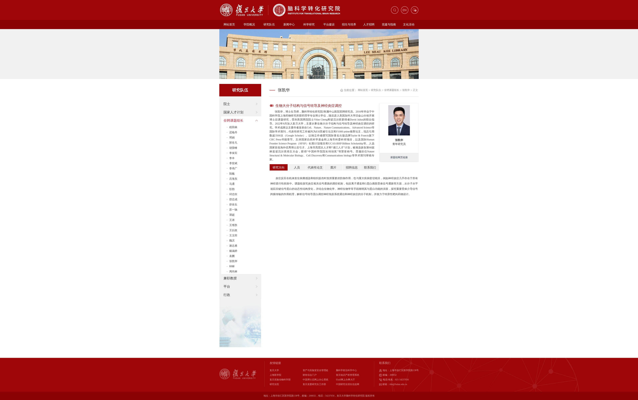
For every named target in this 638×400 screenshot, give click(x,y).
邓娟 (232, 137)
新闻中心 (289, 24)
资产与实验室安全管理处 (315, 370)
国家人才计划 (233, 112)
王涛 (232, 220)
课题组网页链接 (399, 157)
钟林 (232, 266)
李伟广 (233, 168)
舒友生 (233, 204)
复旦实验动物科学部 (280, 379)
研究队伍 (269, 24)
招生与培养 (349, 24)
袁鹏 (232, 256)
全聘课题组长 (233, 120)
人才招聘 (368, 24)
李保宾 (233, 153)
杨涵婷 (233, 250)
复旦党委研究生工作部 (314, 384)
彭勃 (232, 189)
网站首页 (229, 24)
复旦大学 (274, 370)
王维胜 (233, 225)
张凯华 (233, 261)
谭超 (232, 214)
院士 (226, 104)
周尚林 (233, 271)
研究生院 (274, 384)
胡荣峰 (233, 147)
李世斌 (233, 163)
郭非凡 (233, 142)
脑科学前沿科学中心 (346, 370)
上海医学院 (275, 375)
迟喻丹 (233, 132)
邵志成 (233, 199)
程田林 (233, 127)
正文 (415, 90)
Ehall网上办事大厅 (345, 379)
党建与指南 (389, 24)
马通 (232, 183)
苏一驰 (233, 209)
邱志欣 (233, 194)
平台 (226, 286)
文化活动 (408, 24)
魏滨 (232, 240)
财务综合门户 (310, 375)
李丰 (232, 158)
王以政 (233, 230)
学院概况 (249, 24)
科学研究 (309, 24)
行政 (226, 295)
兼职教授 (230, 278)
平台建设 (329, 24)
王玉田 (233, 235)
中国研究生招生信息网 (347, 384)
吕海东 (233, 178)
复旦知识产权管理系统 (347, 375)
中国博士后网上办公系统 (315, 379)
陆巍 (232, 173)
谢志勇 (233, 245)
